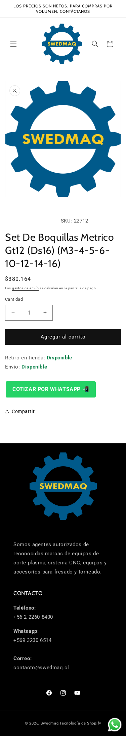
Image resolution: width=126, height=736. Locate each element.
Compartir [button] (23, 411)
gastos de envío (25, 288)
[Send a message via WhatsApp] (115, 725)
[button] (13, 43)
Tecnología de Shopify (80, 723)
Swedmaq (50, 723)
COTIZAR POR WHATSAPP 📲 (50, 389)
